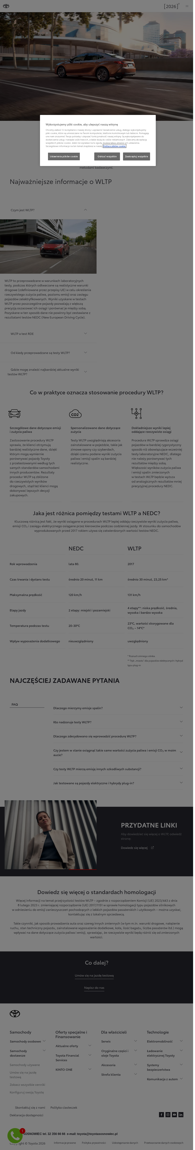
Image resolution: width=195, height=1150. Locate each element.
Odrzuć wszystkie (107, 156)
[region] (98, 140)
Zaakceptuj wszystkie (136, 156)
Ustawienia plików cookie (64, 156)
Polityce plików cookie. (114, 146)
